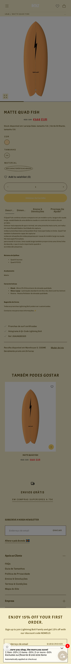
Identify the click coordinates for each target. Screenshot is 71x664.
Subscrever (55, 644)
